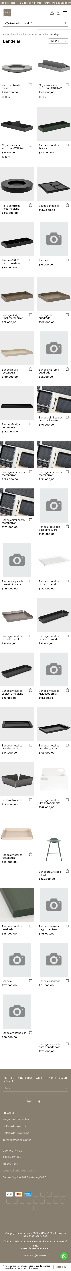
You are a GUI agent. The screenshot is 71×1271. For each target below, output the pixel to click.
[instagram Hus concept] (29, 1101)
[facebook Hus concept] (39, 1101)
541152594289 (12, 1156)
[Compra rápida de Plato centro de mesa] (30, 84)
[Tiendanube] (35, 1255)
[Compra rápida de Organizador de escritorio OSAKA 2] (67, 84)
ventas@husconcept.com (18, 1170)
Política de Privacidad (15, 1126)
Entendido (61, 1267)
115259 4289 (10, 1163)
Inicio (6, 34)
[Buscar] (65, 23)
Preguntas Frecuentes (16, 1119)
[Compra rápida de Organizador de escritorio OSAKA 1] (30, 144)
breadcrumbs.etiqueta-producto (29, 34)
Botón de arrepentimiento (35, 1248)
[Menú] (65, 13)
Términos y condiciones (17, 1139)
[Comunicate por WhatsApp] (64, 1256)
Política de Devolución (16, 1132)
